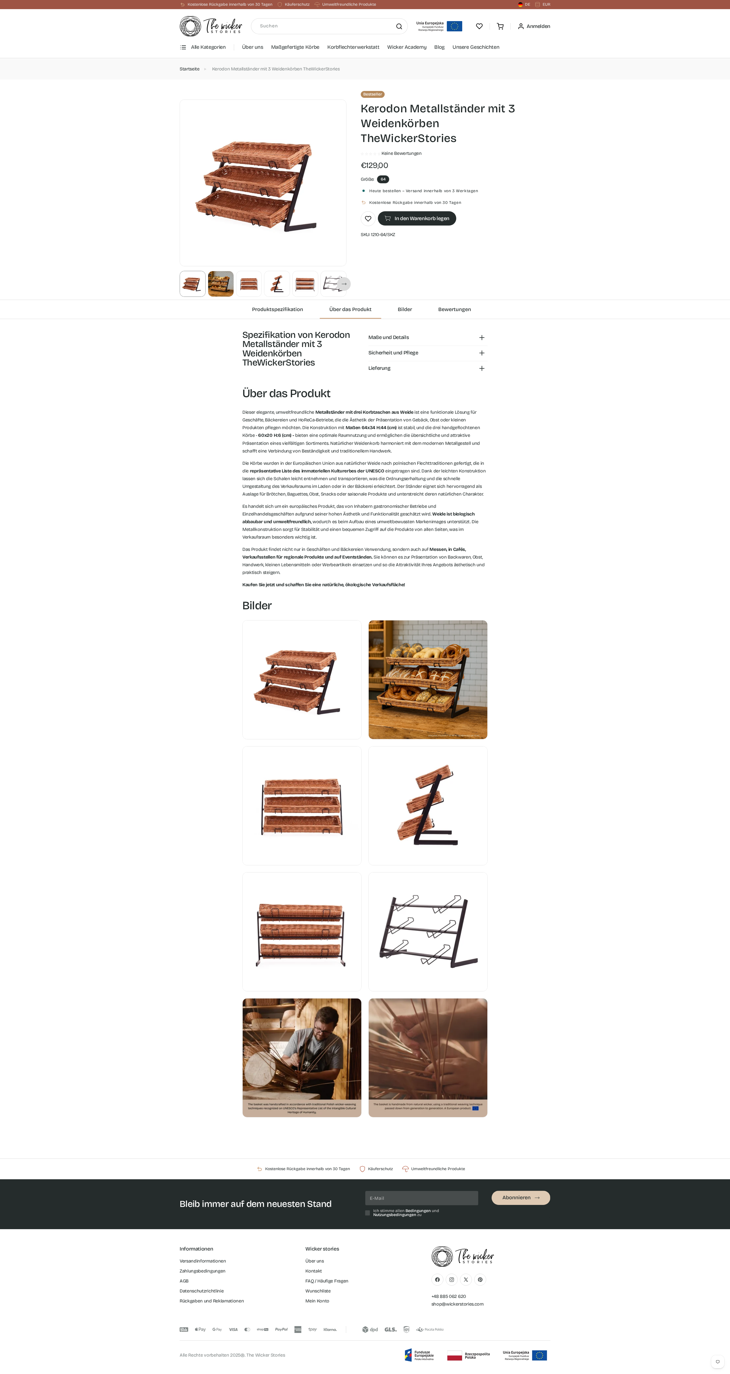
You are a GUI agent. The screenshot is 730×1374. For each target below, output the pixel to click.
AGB (184, 1281)
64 (383, 179)
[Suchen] (399, 26)
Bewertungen (454, 309)
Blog (439, 47)
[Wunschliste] (479, 26)
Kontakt (313, 1271)
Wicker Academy (406, 47)
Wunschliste (317, 1291)
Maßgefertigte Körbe (295, 47)
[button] (500, 26)
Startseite (190, 69)
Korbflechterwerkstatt (353, 47)
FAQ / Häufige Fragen (326, 1281)
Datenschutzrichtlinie (202, 1291)
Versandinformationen (203, 1261)
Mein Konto (317, 1301)
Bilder (405, 309)
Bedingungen (418, 1210)
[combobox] (329, 26)
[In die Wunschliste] (368, 219)
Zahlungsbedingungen (203, 1271)
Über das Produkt (350, 309)
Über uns (252, 47)
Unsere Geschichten (476, 47)
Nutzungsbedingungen (394, 1214)
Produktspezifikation (277, 309)
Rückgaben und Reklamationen (212, 1301)
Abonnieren (516, 1197)
